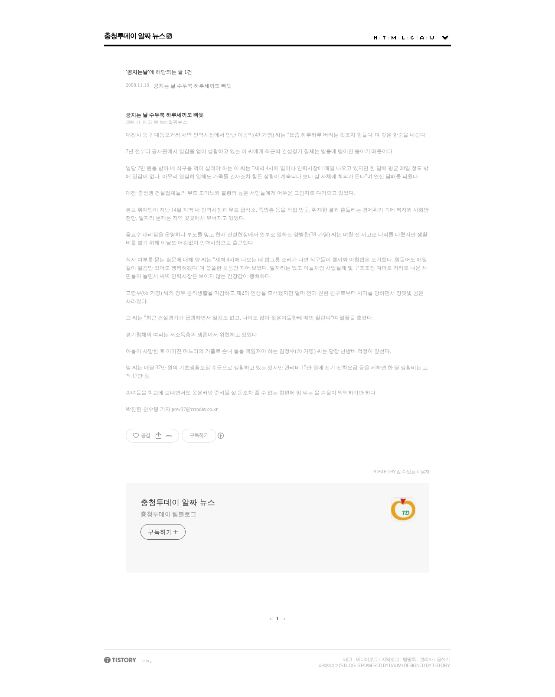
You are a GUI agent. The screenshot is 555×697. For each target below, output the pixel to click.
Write (432, 38)
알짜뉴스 (177, 121)
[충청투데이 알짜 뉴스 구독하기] (168, 35)
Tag (384, 38)
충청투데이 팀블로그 (168, 514)
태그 (347, 659)
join (145, 661)
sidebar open (445, 38)
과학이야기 (329, 665)
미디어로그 (367, 659)
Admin (422, 38)
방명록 (409, 659)
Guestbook (412, 38)
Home (375, 38)
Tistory (441, 665)
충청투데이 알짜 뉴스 (134, 35)
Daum (395, 665)
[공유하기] (158, 435)
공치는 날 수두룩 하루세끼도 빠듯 (192, 86)
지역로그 (390, 659)
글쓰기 (443, 659)
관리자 (426, 659)
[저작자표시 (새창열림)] (220, 435)
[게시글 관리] (169, 435)
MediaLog (394, 38)
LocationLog (403, 38)
